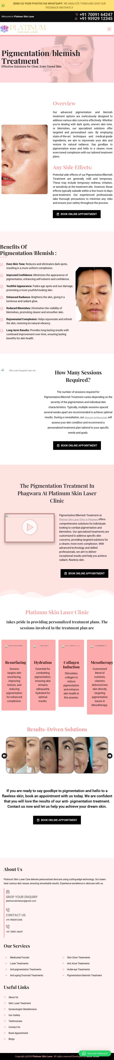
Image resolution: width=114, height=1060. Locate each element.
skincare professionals (96, 417)
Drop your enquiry (22, 897)
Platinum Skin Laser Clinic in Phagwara (78, 519)
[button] (109, 29)
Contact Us (16, 915)
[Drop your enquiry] (8, 892)
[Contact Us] (8, 910)
